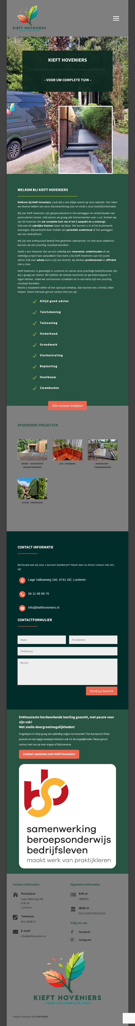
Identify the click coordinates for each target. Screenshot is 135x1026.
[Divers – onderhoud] (32, 488)
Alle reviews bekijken (67, 405)
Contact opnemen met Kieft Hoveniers (49, 754)
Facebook (84, 932)
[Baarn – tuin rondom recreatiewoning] (32, 450)
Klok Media (42, 1016)
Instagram (85, 940)
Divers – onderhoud (32, 502)
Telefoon (27, 916)
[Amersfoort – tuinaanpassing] (102, 450)
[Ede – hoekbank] (67, 450)
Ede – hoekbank (67, 463)
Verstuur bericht (102, 691)
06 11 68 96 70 (38, 593)
